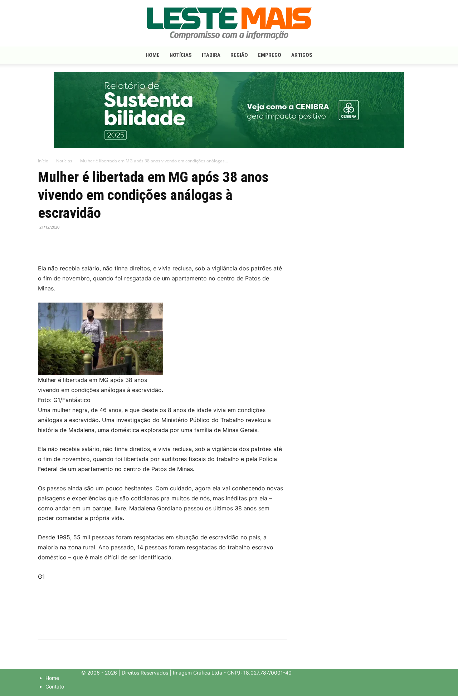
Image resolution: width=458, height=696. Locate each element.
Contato (54, 686)
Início (43, 161)
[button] (411, 55)
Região (239, 55)
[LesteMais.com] (229, 24)
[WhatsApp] (78, 243)
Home (153, 55)
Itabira (211, 55)
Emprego (269, 55)
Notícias (181, 55)
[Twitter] (61, 243)
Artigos (301, 55)
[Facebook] (45, 243)
